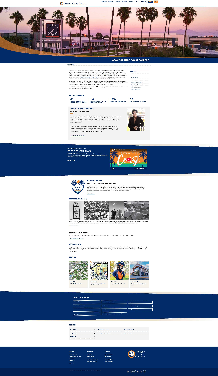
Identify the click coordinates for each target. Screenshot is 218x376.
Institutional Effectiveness (136, 82)
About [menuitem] (144, 5)
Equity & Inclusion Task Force (108, 302)
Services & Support (135, 89)
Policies (130, 302)
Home (68, 64)
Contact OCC (72, 360)
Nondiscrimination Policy (92, 359)
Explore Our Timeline (74, 226)
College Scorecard (78, 314)
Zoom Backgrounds (133, 309)
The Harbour (106, 74)
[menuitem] (157, 5)
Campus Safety (134, 77)
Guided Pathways (106, 306)
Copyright (71, 363)
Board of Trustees (73, 354)
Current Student (111, 1)
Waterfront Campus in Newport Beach (89, 77)
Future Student (104, 1)
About (72, 64)
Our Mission (107, 351)
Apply (156, 1)
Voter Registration (109, 361)
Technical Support (109, 359)
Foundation (133, 80)
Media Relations (90, 356)
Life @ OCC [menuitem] (137, 5)
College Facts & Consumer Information (75, 357)
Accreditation (77, 301)
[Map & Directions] (134, 1)
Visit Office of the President (76, 135)
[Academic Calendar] (136, 1)
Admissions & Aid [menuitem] (107, 5)
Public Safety (108, 356)
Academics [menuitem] (117, 5)
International (118, 1)
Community (131, 1)
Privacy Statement (109, 354)
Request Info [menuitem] (151, 5)
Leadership (104, 310)
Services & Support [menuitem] (127, 5)
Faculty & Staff (124, 1)
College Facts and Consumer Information (83, 310)
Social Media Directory (133, 306)
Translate (143, 1)
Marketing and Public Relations (138, 84)
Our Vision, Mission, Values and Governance (111, 314)
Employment (90, 351)
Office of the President (136, 87)
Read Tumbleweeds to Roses (76, 238)
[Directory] (138, 1)
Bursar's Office (134, 75)
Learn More (90, 193)
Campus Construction (79, 306)
